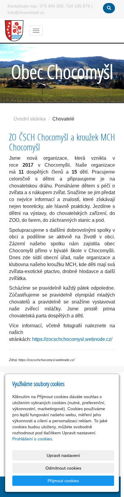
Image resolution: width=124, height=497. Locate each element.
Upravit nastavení (63, 455)
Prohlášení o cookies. (32, 438)
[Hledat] (109, 8)
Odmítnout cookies (63, 468)
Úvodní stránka (30, 118)
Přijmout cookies (63, 480)
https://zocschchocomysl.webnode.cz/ (72, 339)
